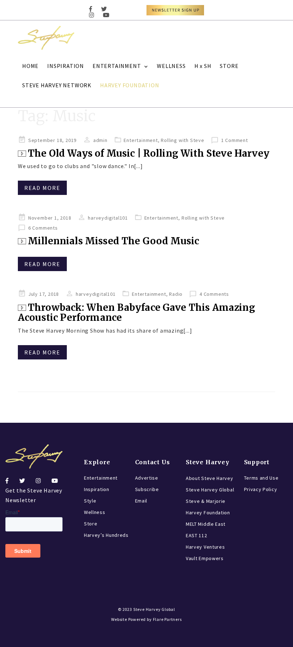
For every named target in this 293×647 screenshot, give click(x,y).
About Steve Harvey (209, 478)
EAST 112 (196, 535)
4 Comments (214, 294)
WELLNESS (171, 65)
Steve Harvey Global (210, 489)
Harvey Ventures (205, 547)
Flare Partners (167, 619)
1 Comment (234, 140)
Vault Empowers (205, 558)
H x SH (203, 65)
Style (90, 500)
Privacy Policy (260, 489)
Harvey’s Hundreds (106, 535)
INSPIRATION (65, 65)
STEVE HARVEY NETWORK (56, 85)
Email (141, 500)
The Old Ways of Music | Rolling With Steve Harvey (148, 153)
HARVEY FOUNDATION (129, 85)
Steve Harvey (207, 462)
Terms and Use (261, 478)
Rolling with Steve (182, 140)
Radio (176, 294)
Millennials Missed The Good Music (113, 241)
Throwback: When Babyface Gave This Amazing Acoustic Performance (136, 313)
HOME (30, 65)
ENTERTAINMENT (117, 65)
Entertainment (141, 140)
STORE (229, 65)
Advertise (146, 478)
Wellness (94, 512)
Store (91, 523)
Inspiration (96, 489)
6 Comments (43, 228)
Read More (42, 187)
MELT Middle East (205, 524)
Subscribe (147, 489)
